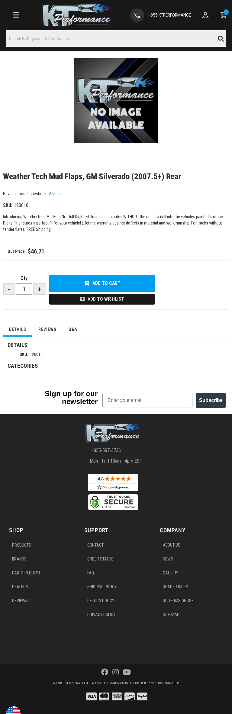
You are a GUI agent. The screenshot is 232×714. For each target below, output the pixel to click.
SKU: (7, 205)
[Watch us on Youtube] (127, 672)
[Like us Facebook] (104, 672)
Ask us (55, 193)
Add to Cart (106, 283)
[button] (116, 38)
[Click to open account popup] (205, 15)
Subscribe (211, 400)
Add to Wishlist (106, 299)
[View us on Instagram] (115, 672)
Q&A (73, 329)
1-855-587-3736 (105, 450)
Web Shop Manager (164, 683)
